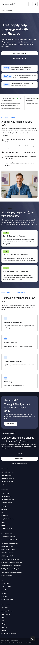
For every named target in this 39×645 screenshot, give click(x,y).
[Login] (36, 4)
